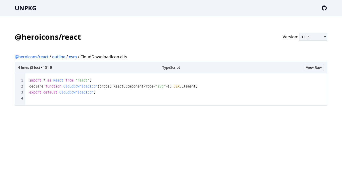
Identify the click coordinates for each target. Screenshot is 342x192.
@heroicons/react (32, 57)
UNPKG (25, 8)
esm (73, 57)
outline (58, 57)
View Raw (314, 67)
